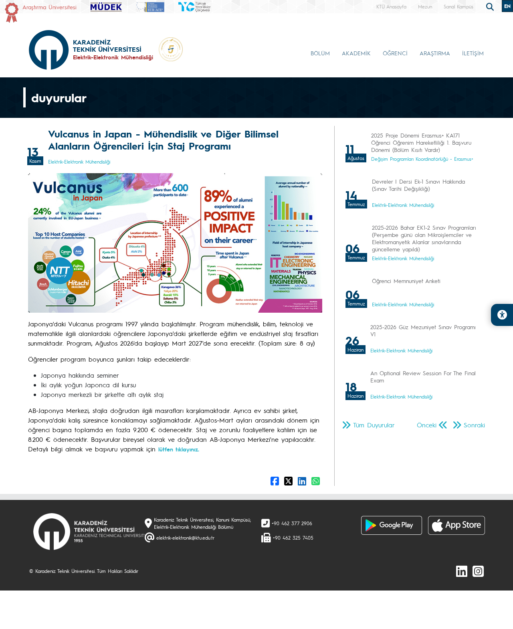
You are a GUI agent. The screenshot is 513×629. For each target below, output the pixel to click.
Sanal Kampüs (458, 6)
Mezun (425, 6)
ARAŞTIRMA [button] (435, 53)
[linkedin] (461, 570)
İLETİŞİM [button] (473, 53)
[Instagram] (478, 570)
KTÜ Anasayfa (391, 6)
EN (507, 6)
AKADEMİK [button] (356, 53)
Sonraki (474, 425)
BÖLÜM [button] (320, 53)
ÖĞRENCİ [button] (395, 53)
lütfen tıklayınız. (178, 449)
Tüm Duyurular (374, 425)
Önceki (426, 425)
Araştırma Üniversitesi (49, 6)
